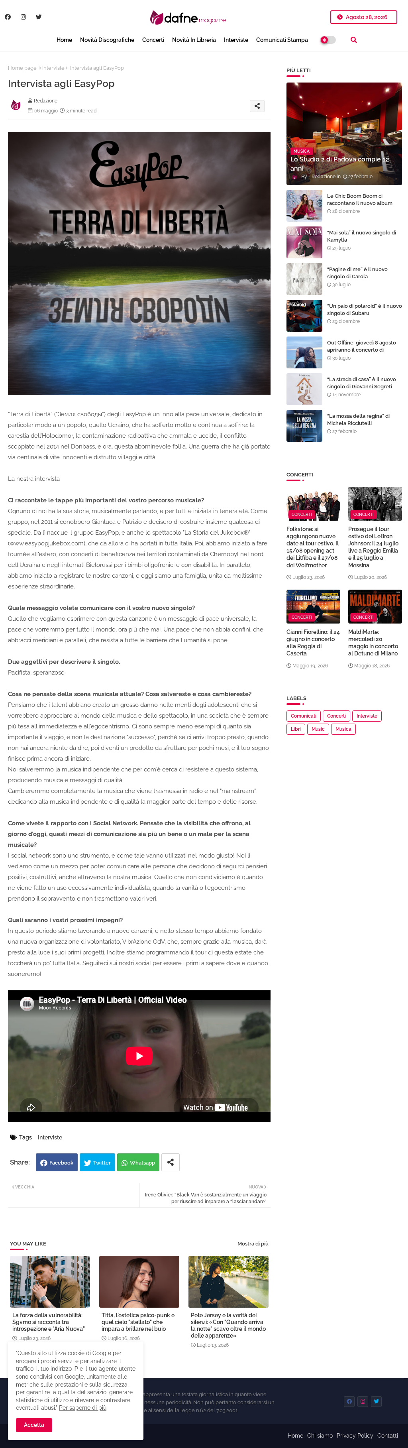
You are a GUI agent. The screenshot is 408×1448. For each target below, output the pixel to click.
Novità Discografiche (107, 40)
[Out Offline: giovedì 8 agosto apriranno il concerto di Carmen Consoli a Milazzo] (304, 352)
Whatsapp (142, 1163)
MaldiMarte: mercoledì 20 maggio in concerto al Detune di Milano (373, 643)
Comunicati (303, 716)
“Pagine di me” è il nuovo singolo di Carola (357, 272)
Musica (343, 729)
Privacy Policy (355, 1435)
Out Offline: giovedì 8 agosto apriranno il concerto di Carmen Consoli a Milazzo (361, 350)
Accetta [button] (34, 1425)
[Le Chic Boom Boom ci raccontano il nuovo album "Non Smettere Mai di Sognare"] (304, 206)
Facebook (61, 1163)
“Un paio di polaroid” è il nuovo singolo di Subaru (364, 309)
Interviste (236, 40)
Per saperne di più (82, 1408)
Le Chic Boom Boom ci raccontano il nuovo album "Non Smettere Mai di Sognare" (359, 207)
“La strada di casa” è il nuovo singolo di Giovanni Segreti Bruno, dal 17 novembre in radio (361, 390)
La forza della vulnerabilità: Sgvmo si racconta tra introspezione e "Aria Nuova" (48, 1322)
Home (64, 40)
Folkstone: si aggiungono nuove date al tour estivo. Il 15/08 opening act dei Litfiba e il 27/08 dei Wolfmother (312, 547)
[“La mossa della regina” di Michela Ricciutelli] (304, 426)
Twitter (102, 1163)
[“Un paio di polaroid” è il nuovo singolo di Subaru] (304, 316)
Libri (296, 729)
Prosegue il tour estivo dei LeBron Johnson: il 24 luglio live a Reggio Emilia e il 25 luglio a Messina (373, 547)
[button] (354, 40)
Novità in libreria (194, 40)
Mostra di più (253, 1244)
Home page (22, 68)
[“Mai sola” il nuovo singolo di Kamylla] (304, 242)
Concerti (153, 40)
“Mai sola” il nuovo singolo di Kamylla (361, 236)
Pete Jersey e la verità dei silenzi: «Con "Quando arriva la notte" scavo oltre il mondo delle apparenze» (228, 1325)
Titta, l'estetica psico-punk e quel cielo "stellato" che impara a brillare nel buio (138, 1322)
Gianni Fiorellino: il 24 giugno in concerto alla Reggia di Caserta (313, 643)
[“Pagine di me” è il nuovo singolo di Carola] (304, 279)
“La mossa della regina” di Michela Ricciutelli (358, 419)
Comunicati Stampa (282, 40)
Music (318, 729)
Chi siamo (320, 1435)
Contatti (387, 1435)
